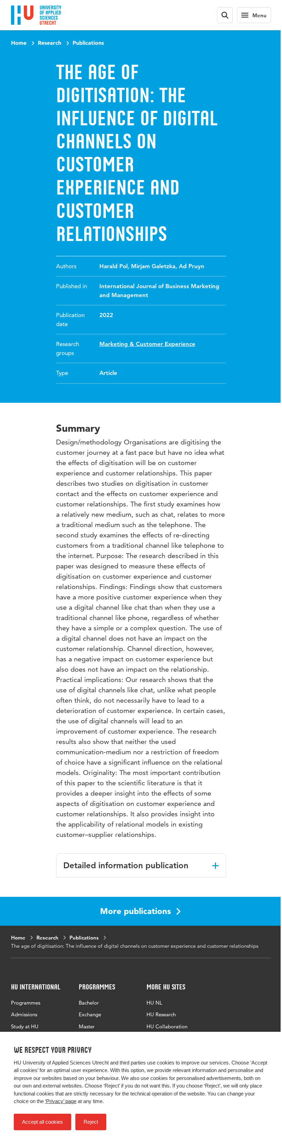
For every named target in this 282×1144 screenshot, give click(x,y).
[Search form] (225, 15)
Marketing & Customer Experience (147, 343)
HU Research (161, 1014)
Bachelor (89, 1002)
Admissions (24, 1014)
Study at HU (25, 1026)
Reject (91, 1122)
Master (87, 1026)
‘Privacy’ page (60, 1101)
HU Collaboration (167, 1026)
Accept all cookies (42, 1122)
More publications (135, 911)
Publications (88, 42)
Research (49, 42)
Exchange (90, 1014)
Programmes (25, 1002)
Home (18, 42)
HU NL (154, 1002)
